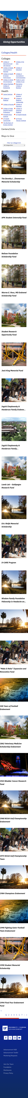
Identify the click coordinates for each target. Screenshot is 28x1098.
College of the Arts (20, 63)
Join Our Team (9, 1064)
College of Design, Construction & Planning (8, 69)
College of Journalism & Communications (20, 75)
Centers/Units (8, 129)
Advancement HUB (10, 1050)
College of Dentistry (19, 95)
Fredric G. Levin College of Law (20, 81)
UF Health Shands (21, 114)
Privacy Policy (8, 1073)
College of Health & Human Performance (8, 75)
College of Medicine (6, 99)
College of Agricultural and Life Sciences (7, 63)
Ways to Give (7, 136)
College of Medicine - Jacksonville (19, 100)
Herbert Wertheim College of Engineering (8, 86)
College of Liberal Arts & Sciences (8, 81)
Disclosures (8, 1070)
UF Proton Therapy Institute (21, 119)
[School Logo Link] (13, 1028)
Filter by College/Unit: (14, 143)
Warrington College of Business (19, 86)
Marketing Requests (10, 1055)
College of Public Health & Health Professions (8, 110)
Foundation (7, 1067)
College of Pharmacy (19, 105)
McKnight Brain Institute (7, 115)
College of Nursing (8, 104)
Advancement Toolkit (11, 1053)
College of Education (19, 69)
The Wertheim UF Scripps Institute (8, 124)
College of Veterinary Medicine (19, 110)
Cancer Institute (7, 94)
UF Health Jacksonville (6, 119)
